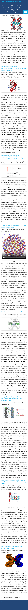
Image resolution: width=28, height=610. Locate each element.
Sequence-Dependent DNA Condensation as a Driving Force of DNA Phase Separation (13, 68)
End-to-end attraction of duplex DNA (12, 312)
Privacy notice (5, 602)
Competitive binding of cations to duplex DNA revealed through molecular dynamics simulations (13, 398)
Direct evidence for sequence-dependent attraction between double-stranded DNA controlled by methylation (13, 157)
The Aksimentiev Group (11, 2)
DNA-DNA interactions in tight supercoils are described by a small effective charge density (13, 481)
